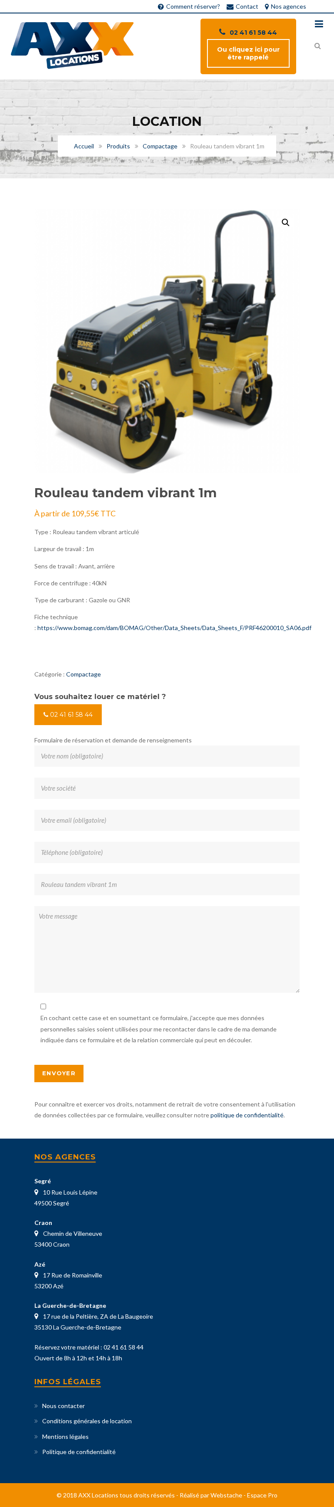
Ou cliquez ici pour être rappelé (248, 53)
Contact (247, 6)
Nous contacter (63, 1405)
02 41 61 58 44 (253, 32)
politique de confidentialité (247, 1115)
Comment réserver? (193, 6)
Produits (118, 146)
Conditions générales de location (87, 1421)
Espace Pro (262, 1495)
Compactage (160, 146)
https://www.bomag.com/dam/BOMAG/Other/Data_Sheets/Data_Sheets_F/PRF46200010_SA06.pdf (174, 627)
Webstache (226, 1495)
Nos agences (288, 6)
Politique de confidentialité (79, 1451)
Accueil (84, 146)
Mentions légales (65, 1436)
